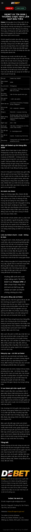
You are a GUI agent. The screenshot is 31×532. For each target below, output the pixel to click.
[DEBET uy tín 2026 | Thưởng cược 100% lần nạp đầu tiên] (15, 3)
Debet (3, 22)
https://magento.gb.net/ (16, 511)
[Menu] (2, 3)
